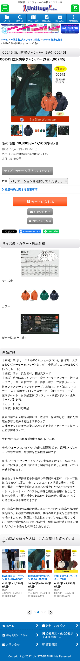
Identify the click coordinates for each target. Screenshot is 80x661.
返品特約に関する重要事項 (21, 189)
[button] (5, 8)
